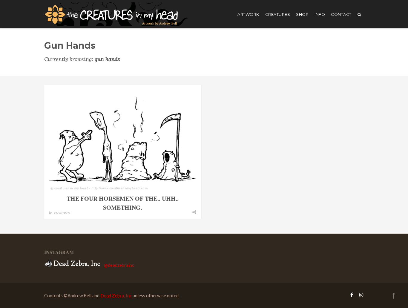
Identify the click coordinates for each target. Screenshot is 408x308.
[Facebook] (351, 294)
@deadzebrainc (119, 265)
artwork (248, 14)
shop (302, 14)
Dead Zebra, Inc (116, 295)
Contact (341, 14)
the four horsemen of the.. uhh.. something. (123, 203)
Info (320, 14)
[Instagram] (360, 294)
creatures (277, 14)
